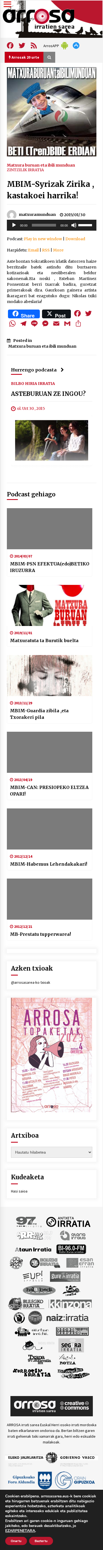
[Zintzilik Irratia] (73, 1372)
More (58, 250)
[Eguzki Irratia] (44, 1262)
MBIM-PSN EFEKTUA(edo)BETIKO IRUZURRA (49, 567)
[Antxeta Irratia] (68, 1221)
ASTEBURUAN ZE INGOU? (48, 393)
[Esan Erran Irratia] (79, 1262)
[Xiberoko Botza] (67, 1358)
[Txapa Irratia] (39, 1358)
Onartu (16, 1541)
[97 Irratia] (29, 1221)
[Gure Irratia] (65, 1276)
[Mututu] (74, 225)
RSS (46, 250)
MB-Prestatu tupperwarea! (40, 934)
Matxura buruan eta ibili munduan (41, 165)
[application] (51, 225)
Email (33, 250)
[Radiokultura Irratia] (72, 1330)
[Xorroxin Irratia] (32, 1372)
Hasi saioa (19, 1191)
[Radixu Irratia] (38, 1344)
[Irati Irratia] (72, 1289)
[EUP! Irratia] (33, 1276)
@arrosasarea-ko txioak (30, 982)
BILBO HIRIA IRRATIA (33, 383)
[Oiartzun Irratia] (32, 1330)
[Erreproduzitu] (14, 225)
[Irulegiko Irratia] (26, 1303)
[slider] (86, 225)
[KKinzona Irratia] (71, 1303)
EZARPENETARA (20, 1530)
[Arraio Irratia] (35, 1234)
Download (75, 238)
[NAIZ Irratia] (68, 1317)
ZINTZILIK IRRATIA (25, 169)
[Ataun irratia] (33, 1248)
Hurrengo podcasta (34, 370)
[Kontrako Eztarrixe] (18, 1317)
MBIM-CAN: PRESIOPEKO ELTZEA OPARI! (49, 791)
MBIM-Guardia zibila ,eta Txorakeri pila (39, 714)
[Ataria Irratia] (73, 1234)
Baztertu (41, 1541)
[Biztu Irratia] (16, 1262)
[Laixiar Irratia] (35, 1317)
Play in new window (43, 238)
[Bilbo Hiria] (71, 1248)
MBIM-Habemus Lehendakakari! (48, 864)
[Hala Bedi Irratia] (39, 1289)
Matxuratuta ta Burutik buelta (44, 640)
